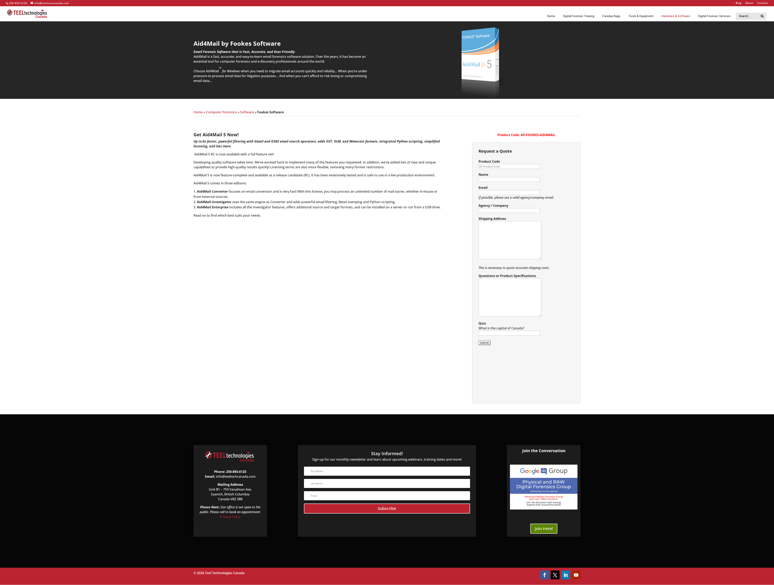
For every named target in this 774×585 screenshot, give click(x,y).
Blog (739, 3)
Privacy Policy (230, 517)
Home (198, 112)
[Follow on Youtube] (576, 575)
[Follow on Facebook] (544, 575)
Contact (762, 3)
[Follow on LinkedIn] (565, 575)
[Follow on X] (555, 575)
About (749, 3)
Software (247, 112)
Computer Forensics (221, 112)
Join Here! (544, 528)
